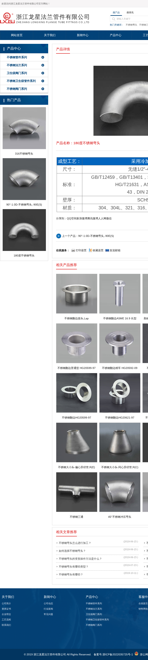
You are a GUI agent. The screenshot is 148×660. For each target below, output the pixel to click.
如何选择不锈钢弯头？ (72, 550)
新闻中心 (82, 35)
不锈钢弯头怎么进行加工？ (75, 542)
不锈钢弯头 (131, 24)
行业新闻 (48, 609)
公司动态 (48, 603)
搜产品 (116, 12)
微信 (109, 218)
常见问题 (48, 614)
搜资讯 (130, 12)
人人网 (102, 218)
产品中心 (115, 35)
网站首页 (17, 35)
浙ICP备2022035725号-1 (118, 654)
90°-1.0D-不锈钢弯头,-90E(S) (96, 235)
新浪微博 (82, 218)
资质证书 (6, 609)
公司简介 (6, 603)
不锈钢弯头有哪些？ (71, 574)
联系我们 (6, 625)
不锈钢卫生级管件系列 (21, 80)
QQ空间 (72, 218)
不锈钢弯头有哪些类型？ (73, 566)
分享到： (61, 218)
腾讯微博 (92, 218)
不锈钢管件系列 (17, 57)
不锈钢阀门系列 (17, 88)
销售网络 (143, 609)
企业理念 (6, 614)
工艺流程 (6, 619)
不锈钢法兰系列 (17, 65)
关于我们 (50, 35)
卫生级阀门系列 (17, 73)
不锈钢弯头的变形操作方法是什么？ (80, 558)
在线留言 (143, 603)
